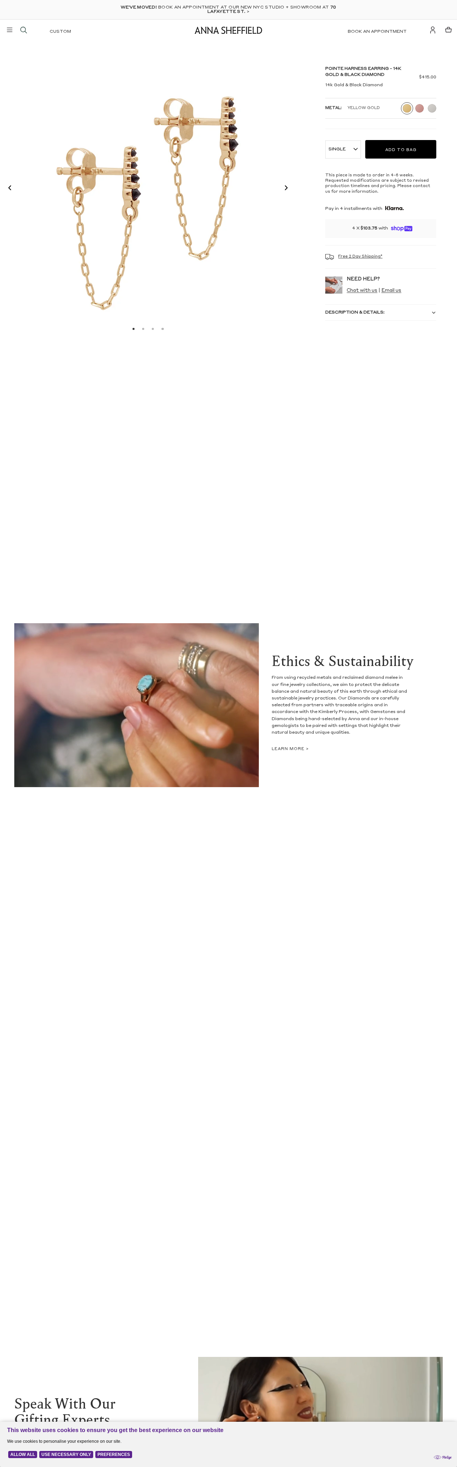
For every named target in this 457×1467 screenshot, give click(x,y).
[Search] (23, 30)
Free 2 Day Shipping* (360, 257)
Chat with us (362, 290)
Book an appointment (377, 32)
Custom (60, 32)
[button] (8, 189)
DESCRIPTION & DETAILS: (355, 312)
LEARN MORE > (290, 749)
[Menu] (9, 30)
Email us (391, 290)
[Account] (433, 30)
